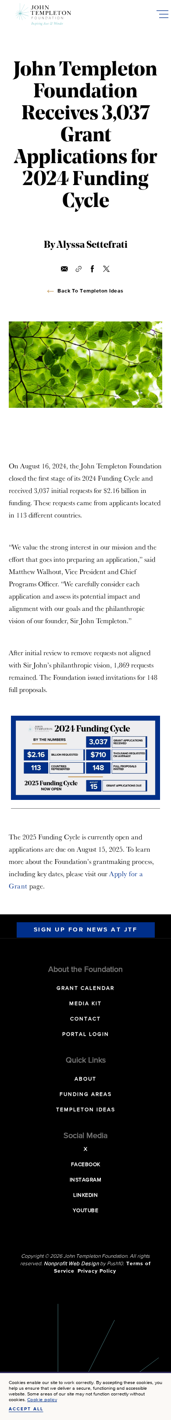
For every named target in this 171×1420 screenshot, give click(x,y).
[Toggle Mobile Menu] (162, 14)
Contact (85, 1019)
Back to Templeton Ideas (90, 291)
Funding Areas (86, 1094)
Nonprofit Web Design (71, 1264)
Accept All (26, 1409)
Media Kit (85, 1003)
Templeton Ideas (85, 1110)
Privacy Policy (97, 1271)
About (85, 1079)
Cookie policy (42, 1399)
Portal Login (85, 1034)
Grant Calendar (85, 988)
